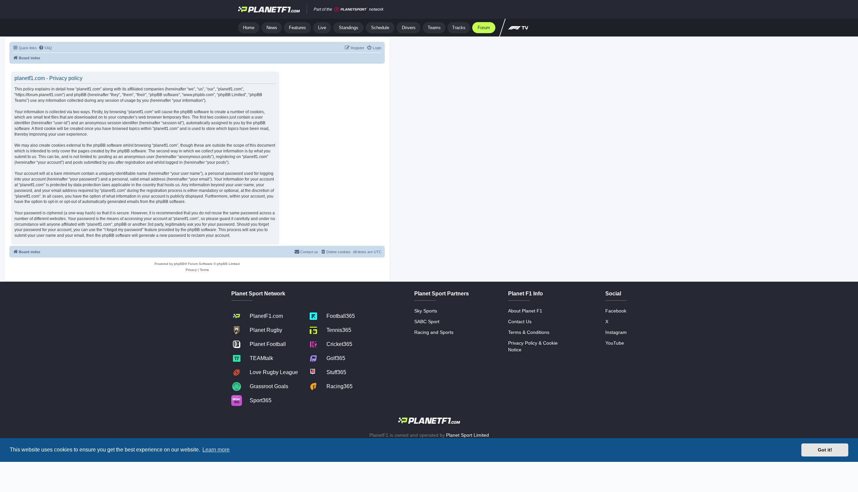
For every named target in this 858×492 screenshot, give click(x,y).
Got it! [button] (825, 449)
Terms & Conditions (528, 332)
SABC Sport (426, 321)
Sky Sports (425, 310)
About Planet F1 (525, 310)
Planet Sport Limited (467, 435)
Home (248, 27)
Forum (484, 27)
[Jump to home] (269, 9)
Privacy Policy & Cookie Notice (533, 346)
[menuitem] (45, 48)
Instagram (616, 332)
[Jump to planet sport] (351, 9)
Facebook (615, 310)
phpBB (179, 264)
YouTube (614, 343)
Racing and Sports (433, 332)
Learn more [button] (216, 449)
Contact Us (520, 321)
